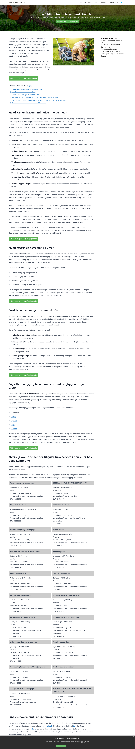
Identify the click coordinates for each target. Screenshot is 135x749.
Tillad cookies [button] (60, 746)
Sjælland (103, 2)
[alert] (67, 742)
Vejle (13, 424)
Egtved (14, 420)
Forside (83, 2)
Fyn (96, 2)
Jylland (90, 2)
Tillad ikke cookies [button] (73, 746)
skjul (29, 86)
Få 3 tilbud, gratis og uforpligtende (67, 21)
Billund (14, 428)
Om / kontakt (114, 2)
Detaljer (84, 742)
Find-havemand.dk (17, 2)
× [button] (133, 736)
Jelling (13, 416)
